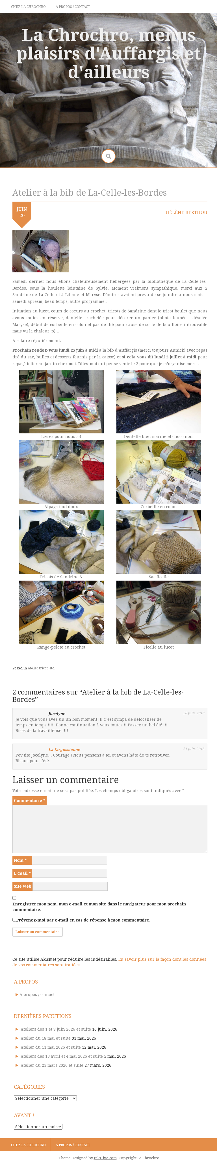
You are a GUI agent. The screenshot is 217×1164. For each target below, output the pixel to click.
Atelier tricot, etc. (41, 668)
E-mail (22, 873)
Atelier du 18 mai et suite (46, 1038)
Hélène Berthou (186, 212)
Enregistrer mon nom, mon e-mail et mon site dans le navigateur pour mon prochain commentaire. (99, 907)
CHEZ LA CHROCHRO (28, 7)
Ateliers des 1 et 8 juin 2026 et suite (56, 1029)
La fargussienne (64, 749)
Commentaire (29, 800)
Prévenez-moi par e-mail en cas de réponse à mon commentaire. (83, 920)
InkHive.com (105, 1158)
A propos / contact (73, 7)
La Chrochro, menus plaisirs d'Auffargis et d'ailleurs (108, 53)
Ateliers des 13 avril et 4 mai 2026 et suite (62, 1056)
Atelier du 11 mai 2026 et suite (51, 1047)
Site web (22, 886)
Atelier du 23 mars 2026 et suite (52, 1065)
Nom (20, 860)
